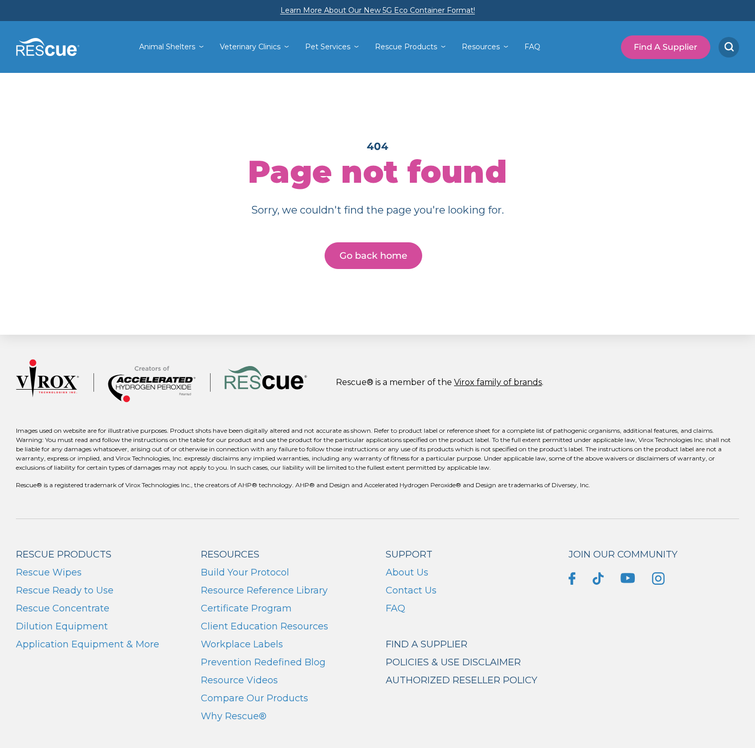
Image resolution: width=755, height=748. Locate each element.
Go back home (373, 255)
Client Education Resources (264, 626)
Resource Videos (239, 680)
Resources (481, 46)
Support (409, 554)
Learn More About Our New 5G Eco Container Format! (377, 10)
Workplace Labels (242, 644)
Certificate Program (246, 608)
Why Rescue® (234, 716)
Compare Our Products (254, 698)
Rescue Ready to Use (65, 590)
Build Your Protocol (245, 572)
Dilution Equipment (62, 626)
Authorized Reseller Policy (461, 680)
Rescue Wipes (49, 572)
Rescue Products (406, 46)
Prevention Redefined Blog (263, 662)
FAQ (532, 46)
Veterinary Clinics (250, 46)
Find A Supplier (665, 47)
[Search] (729, 47)
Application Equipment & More (87, 644)
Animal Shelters (167, 46)
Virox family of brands (498, 382)
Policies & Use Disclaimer (453, 662)
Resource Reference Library (264, 590)
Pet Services (327, 46)
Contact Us (411, 590)
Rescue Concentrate (62, 608)
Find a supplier (426, 644)
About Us (407, 572)
